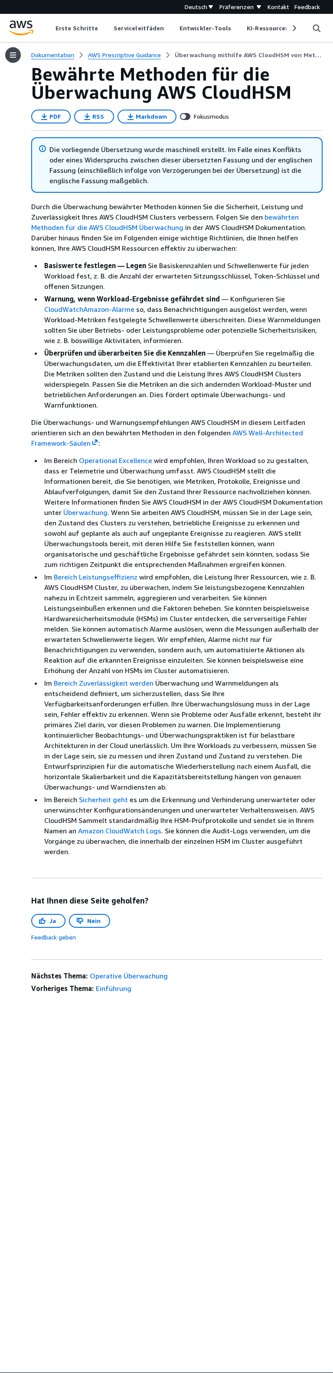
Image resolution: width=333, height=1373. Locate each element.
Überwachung (85, 512)
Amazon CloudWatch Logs (119, 830)
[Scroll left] (49, 28)
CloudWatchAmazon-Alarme (89, 309)
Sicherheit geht (103, 799)
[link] (249, 55)
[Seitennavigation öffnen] (13, 55)
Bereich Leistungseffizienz (95, 577)
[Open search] (316, 28)
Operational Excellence (115, 460)
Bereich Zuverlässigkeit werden (103, 683)
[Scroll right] (293, 28)
